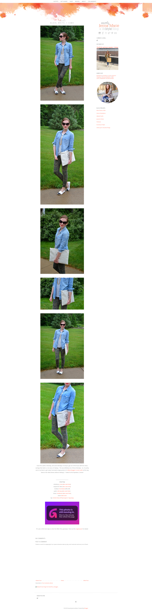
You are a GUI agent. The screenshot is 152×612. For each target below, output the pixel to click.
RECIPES (77, 1)
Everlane (105, 75)
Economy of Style (101, 124)
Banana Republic (106, 77)
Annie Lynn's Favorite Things (103, 127)
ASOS (98, 78)
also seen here (66, 484)
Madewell (102, 78)
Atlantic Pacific (100, 116)
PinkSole (99, 122)
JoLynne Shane (100, 119)
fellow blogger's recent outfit (75, 470)
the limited (62, 489)
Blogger (86, 608)
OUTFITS (56, 1)
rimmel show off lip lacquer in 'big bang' (63, 498)
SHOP (71, 1)
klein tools (64, 495)
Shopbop (99, 77)
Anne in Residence (101, 113)
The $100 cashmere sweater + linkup (107, 47)
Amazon (114, 75)
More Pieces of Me (101, 110)
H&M (112, 77)
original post (79, 529)
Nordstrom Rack (110, 78)
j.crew (60, 484)
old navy (59, 491)
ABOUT (84, 1)
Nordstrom (99, 75)
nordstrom (59, 493)
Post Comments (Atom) (47, 583)
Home (62, 580)
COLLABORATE (92, 1)
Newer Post (38, 580)
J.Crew (109, 75)
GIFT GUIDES (64, 1)
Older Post (85, 580)
